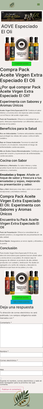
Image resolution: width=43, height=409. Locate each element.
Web (2, 369)
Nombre (4, 351)
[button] (38, 4)
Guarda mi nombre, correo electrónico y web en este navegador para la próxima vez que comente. (21, 382)
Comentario (6, 322)
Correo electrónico (9, 360)
